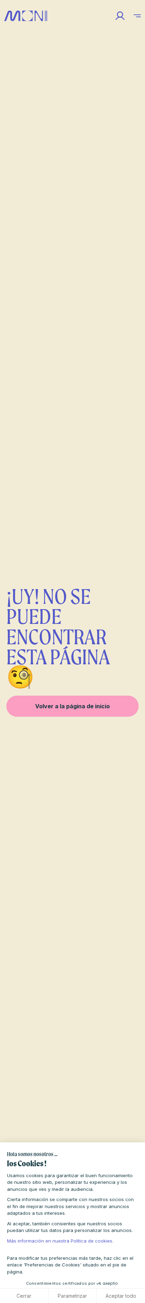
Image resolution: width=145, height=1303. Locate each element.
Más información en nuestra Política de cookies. (60, 1241)
